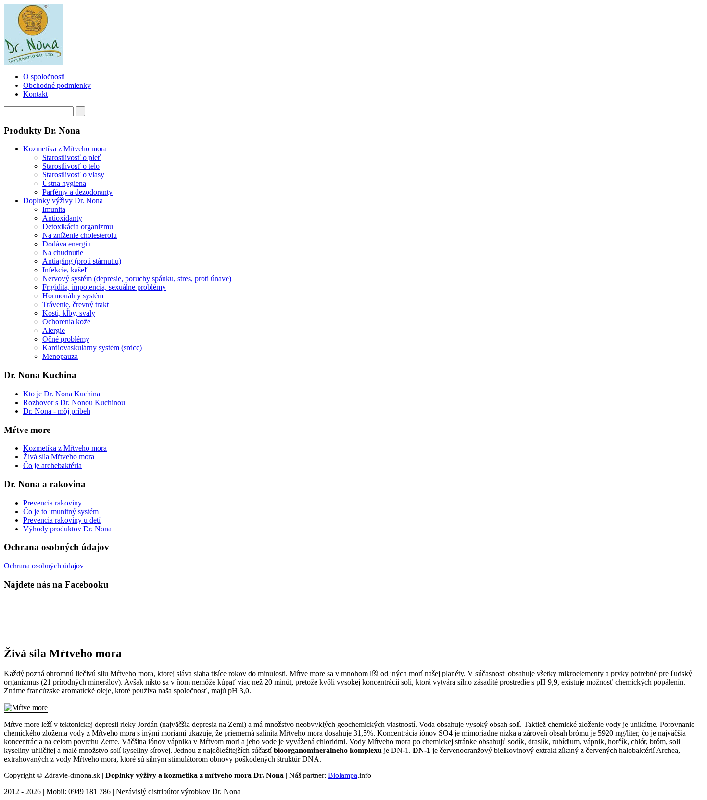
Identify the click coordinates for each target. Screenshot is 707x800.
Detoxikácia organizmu (77, 226)
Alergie (53, 330)
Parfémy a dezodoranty (77, 192)
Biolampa (342, 775)
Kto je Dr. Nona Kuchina (61, 394)
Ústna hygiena (64, 183)
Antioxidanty (62, 218)
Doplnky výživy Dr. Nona (63, 201)
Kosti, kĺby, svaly (68, 313)
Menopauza (60, 356)
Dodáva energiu (66, 244)
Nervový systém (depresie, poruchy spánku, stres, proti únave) (136, 278)
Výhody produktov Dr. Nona (67, 529)
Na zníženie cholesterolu (79, 235)
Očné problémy (65, 339)
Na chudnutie (62, 252)
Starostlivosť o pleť (71, 157)
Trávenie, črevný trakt (75, 304)
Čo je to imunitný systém (61, 511)
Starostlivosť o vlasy (73, 175)
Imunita (53, 209)
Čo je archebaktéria (52, 465)
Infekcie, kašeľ (65, 270)
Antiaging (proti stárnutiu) (81, 261)
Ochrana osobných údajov (44, 566)
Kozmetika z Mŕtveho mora (65, 149)
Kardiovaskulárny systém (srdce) (92, 348)
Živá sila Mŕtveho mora (58, 457)
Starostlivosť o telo (71, 166)
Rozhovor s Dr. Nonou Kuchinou (74, 402)
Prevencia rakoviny (52, 503)
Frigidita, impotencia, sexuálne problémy (104, 287)
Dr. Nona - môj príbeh (56, 411)
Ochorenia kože (66, 322)
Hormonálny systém (72, 296)
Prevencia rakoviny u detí (62, 520)
